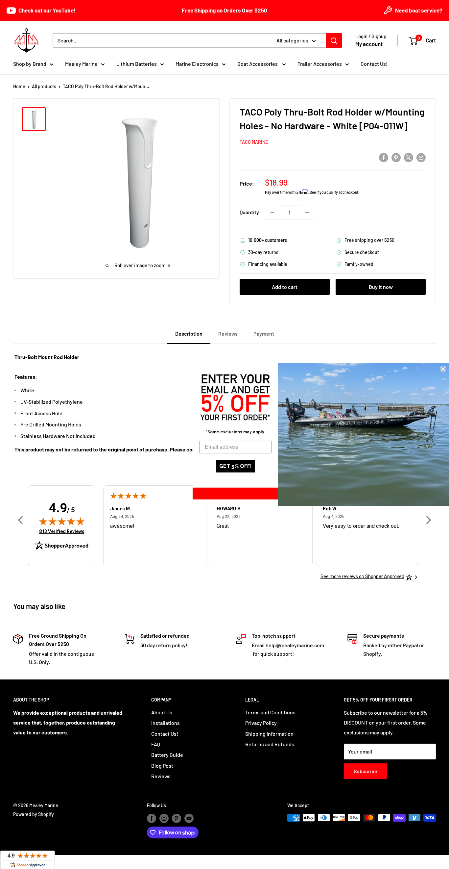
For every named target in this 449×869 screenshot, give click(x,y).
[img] (62, 521)
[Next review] (428, 522)
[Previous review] (20, 522)
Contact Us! (374, 64)
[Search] (334, 40)
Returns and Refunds (269, 744)
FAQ (155, 744)
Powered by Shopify (33, 814)
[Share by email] (421, 157)
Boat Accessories (258, 64)
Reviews (161, 776)
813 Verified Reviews (61, 531)
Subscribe (365, 771)
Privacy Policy (261, 723)
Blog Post (162, 765)
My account (369, 43)
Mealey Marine (81, 64)
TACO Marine (254, 142)
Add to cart (284, 287)
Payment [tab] (263, 333)
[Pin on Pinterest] (396, 157)
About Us (161, 712)
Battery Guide (167, 755)
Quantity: (250, 212)
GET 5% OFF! (235, 466)
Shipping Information (269, 733)
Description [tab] (188, 333)
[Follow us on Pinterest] (176, 818)
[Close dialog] (443, 369)
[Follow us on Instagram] (164, 818)
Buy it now (381, 287)
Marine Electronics (197, 64)
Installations (165, 723)
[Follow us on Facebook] (151, 818)
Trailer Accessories (319, 64)
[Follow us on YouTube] (189, 818)
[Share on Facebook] (383, 157)
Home (19, 86)
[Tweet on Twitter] (408, 157)
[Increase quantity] (307, 212)
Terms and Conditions (270, 712)
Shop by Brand (29, 64)
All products (44, 86)
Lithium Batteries (136, 64)
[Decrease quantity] (272, 212)
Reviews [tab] (228, 333)
